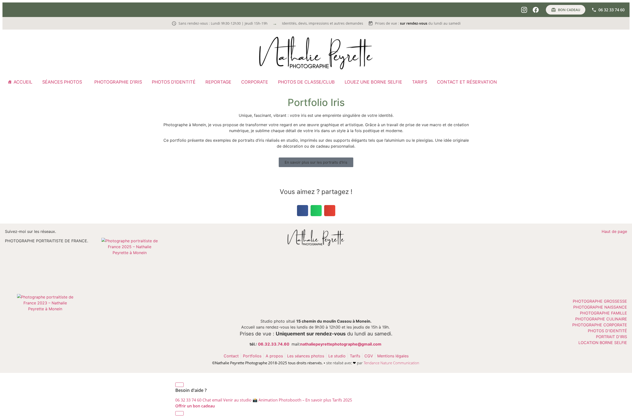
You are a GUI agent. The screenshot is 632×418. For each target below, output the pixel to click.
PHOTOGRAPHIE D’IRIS (118, 82)
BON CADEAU (569, 9)
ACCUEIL (23, 82)
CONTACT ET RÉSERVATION (467, 82)
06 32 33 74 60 (611, 10)
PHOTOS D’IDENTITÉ (174, 82)
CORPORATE (254, 82)
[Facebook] (536, 10)
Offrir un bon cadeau (195, 406)
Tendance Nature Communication (391, 362)
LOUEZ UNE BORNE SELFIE (373, 82)
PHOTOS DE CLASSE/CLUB (306, 82)
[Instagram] (524, 10)
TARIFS (419, 82)
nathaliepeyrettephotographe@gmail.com (340, 344)
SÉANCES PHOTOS (62, 82)
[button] (316, 162)
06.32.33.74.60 (274, 344)
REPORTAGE (218, 82)
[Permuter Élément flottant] (179, 413)
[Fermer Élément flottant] (179, 385)
